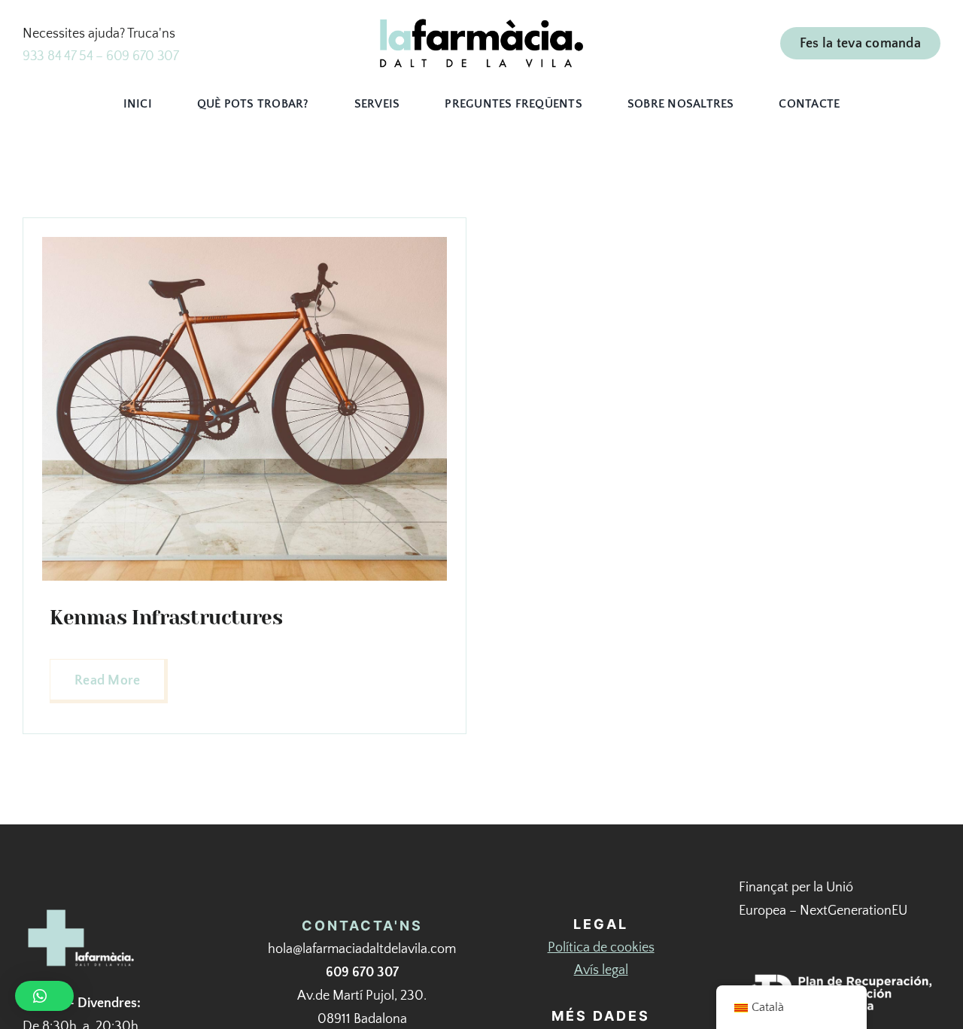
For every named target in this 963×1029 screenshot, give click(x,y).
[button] (44, 996)
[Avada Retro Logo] (481, 25)
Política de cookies (601, 947)
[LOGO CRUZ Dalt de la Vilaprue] (83, 910)
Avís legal (601, 970)
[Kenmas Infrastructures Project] (244, 243)
